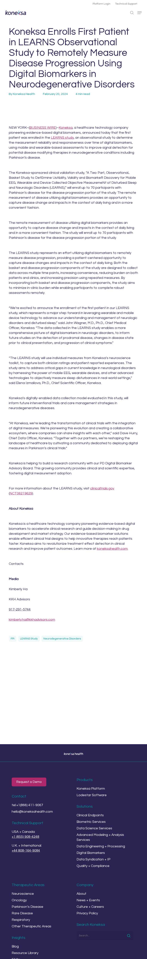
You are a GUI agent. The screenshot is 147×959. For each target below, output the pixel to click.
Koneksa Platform (91, 788)
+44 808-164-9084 (26, 850)
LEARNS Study (29, 638)
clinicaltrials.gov (102, 488)
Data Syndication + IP (93, 859)
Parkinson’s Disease (27, 907)
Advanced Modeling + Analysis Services (100, 837)
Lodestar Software (92, 795)
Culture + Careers (90, 907)
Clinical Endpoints (90, 815)
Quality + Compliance (93, 866)
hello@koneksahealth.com (32, 811)
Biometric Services (91, 822)
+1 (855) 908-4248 (25, 837)
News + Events (88, 900)
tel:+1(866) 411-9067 (27, 805)
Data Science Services (94, 828)
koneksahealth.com (112, 548)
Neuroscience (23, 894)
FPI (12, 638)
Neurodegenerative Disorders (62, 638)
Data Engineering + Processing (101, 846)
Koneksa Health (24, 94)
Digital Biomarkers (91, 853)
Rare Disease (22, 913)
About (81, 894)
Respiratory (21, 920)
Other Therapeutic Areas (31, 926)
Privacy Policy (87, 913)
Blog (15, 946)
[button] (139, 13)
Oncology (19, 900)
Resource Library (25, 953)
